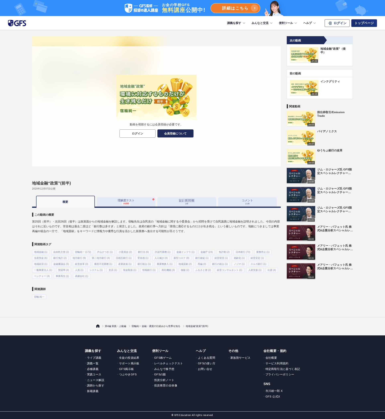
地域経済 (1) (40, 264)
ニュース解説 (95, 380)
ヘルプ (307, 23)
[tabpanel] (156, 253)
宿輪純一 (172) (83, 252)
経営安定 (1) (257, 258)
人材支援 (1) (254, 270)
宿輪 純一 (39, 296)
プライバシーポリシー (279, 374)
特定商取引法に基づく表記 (282, 369)
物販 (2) (185, 270)
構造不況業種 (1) (103, 264)
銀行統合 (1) (144, 264)
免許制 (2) (224, 252)
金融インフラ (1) (185, 252)
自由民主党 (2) (61, 252)
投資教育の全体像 (165, 385)
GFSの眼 (160, 374)
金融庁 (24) (207, 252)
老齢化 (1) (239, 258)
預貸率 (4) (63, 270)
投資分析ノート (164, 380)
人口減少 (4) (161, 258)
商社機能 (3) (168, 270)
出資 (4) (271, 270)
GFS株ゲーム (163, 357)
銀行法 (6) (143, 252)
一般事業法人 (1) (43, 270)
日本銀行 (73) (243, 252)
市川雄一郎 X (274, 390)
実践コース (94, 374)
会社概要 (271, 357)
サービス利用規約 (277, 363)
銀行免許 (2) (60, 258)
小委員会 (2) (125, 252)
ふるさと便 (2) (203, 270)
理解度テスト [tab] (126, 202)
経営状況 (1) (221, 258)
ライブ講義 (94, 357)
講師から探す (95, 385)
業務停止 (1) (263, 252)
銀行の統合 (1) (220, 264)
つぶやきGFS (128, 374)
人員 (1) (79, 270)
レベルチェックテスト (168, 363)
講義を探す (234, 23)
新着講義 (93, 391)
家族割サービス (240, 357)
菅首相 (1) (143, 258)
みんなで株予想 (164, 369)
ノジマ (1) (239, 264)
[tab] (186, 202)
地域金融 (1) (40, 252)
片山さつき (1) (105, 252)
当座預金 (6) (40, 258)
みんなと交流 (260, 23)
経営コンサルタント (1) (229, 270)
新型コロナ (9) (181, 258)
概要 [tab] (65, 201)
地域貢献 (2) (185, 264)
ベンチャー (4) (42, 276)
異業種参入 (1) (164, 264)
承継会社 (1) (81, 276)
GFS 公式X (272, 396)
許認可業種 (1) (162, 252)
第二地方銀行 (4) (101, 258)
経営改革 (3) (81, 264)
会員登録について (175, 133)
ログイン (137, 133)
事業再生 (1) (62, 276)
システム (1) (96, 270)
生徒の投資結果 (129, 357)
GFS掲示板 (126, 369)
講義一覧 (93, 363)
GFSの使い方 (207, 363)
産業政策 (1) (125, 264)
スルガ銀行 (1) (258, 264)
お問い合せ (205, 369)
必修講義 (93, 369)
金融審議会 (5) (61, 264)
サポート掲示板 (129, 363)
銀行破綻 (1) (202, 258)
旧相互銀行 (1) (124, 258)
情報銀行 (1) (149, 270)
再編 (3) (202, 264)
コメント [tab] (247, 202)
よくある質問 (206, 357)
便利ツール (286, 23)
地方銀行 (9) (79, 258)
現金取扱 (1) (129, 270)
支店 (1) (113, 270)
